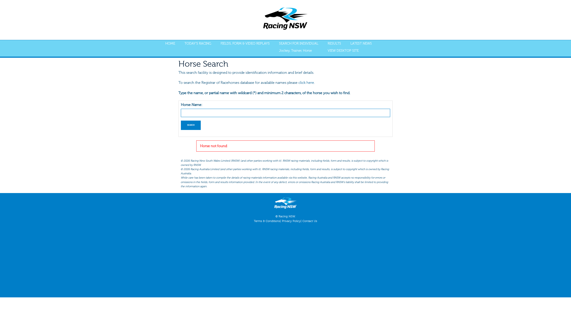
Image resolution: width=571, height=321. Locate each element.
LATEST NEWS (361, 43)
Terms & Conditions (267, 221)
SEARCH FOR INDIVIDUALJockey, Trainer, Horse (298, 47)
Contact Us (309, 221)
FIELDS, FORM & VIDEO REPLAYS (245, 43)
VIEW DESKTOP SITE (343, 51)
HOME (170, 43)
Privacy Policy (291, 221)
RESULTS (334, 43)
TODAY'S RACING (197, 43)
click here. (306, 83)
